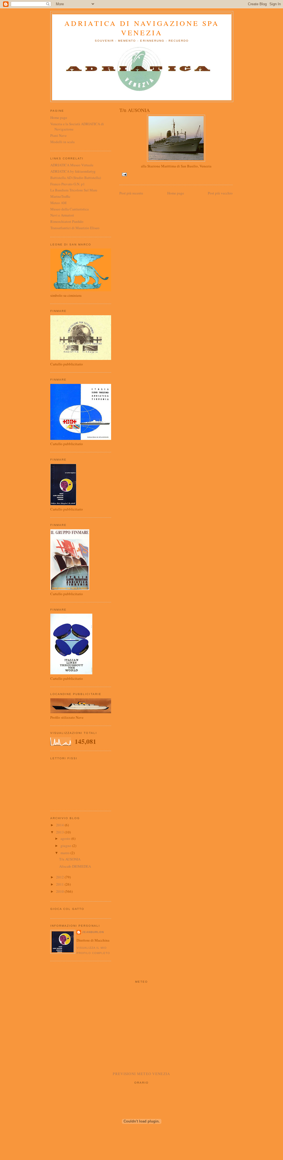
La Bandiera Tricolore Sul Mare (73, 190)
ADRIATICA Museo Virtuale (71, 164)
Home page (175, 193)
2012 (60, 877)
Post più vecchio (220, 193)
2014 (60, 824)
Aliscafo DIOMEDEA (75, 866)
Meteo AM (58, 202)
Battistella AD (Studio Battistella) (75, 177)
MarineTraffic (60, 196)
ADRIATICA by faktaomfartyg (73, 171)
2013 (60, 832)
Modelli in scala (62, 141)
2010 (60, 891)
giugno (66, 845)
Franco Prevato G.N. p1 (67, 183)
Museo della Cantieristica (69, 209)
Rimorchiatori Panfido (66, 221)
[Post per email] (123, 174)
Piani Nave (58, 135)
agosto (66, 838)
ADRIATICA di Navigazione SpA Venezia (141, 27)
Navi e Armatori (62, 215)
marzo (65, 852)
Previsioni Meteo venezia (141, 1073)
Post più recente (131, 193)
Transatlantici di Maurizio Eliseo (74, 227)
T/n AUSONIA (69, 859)
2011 (60, 884)
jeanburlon (93, 932)
